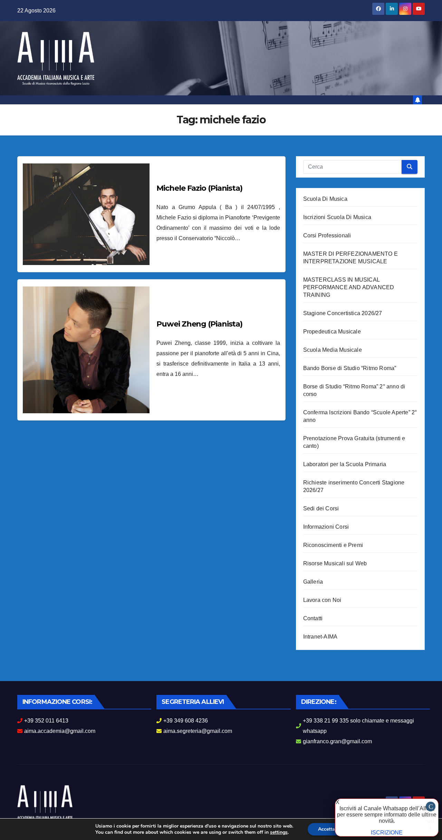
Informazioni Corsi (326, 527)
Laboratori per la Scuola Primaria (344, 464)
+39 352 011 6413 (46, 721)
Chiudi (430, 807)
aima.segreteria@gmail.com (197, 731)
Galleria (313, 582)
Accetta (326, 829)
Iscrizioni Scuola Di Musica (337, 217)
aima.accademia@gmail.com (59, 731)
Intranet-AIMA (320, 637)
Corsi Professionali (327, 235)
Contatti (313, 618)
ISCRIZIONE (387, 833)
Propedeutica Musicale (332, 331)
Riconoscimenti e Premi (333, 545)
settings (279, 832)
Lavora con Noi (322, 600)
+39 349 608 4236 (185, 721)
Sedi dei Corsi (321, 508)
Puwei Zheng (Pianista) (199, 324)
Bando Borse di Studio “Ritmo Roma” (349, 368)
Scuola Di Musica (325, 199)
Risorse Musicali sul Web (335, 563)
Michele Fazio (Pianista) (199, 188)
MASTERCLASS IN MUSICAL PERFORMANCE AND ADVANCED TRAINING (348, 287)
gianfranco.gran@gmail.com (337, 741)
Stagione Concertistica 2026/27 (342, 313)
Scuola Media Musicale (332, 350)
